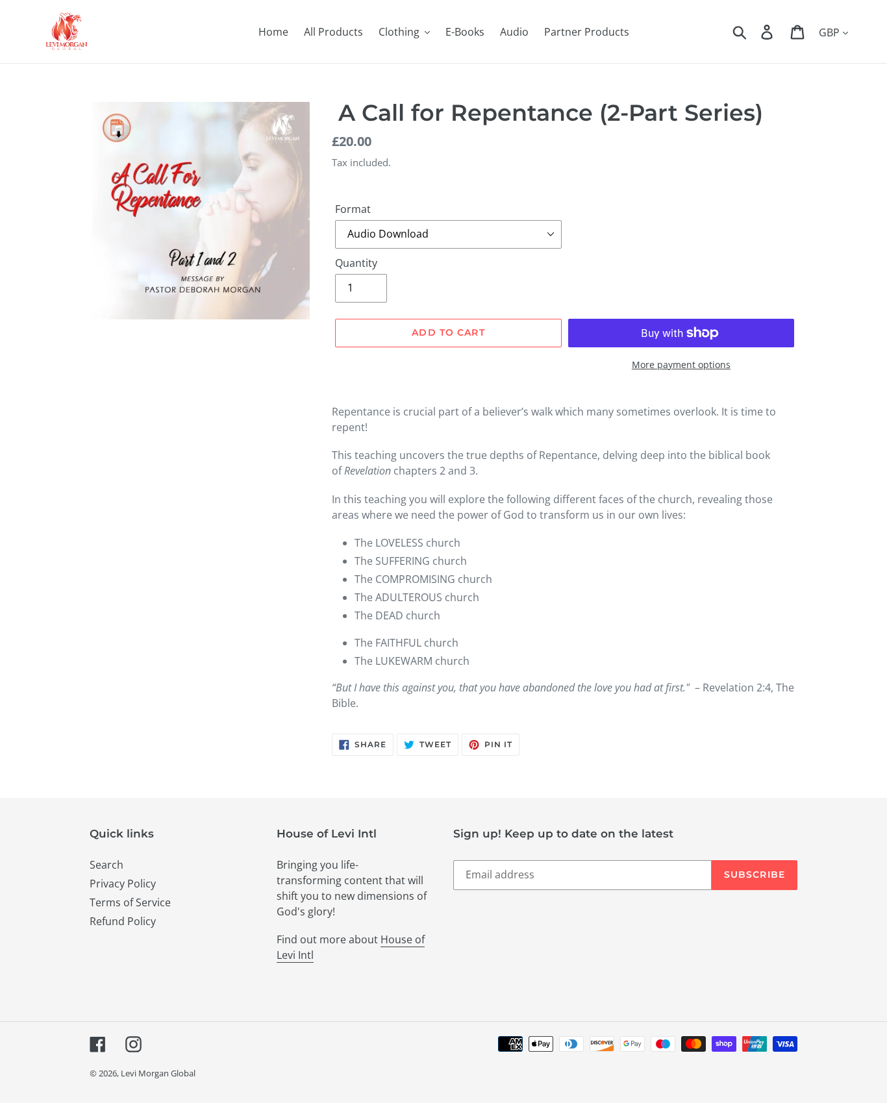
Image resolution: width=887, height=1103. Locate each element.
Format (353, 209)
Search (106, 865)
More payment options (681, 364)
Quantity (356, 263)
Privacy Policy (123, 883)
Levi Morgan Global (158, 1073)
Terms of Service (130, 902)
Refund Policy (123, 921)
